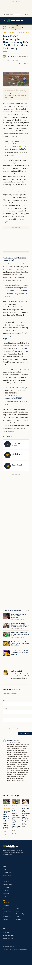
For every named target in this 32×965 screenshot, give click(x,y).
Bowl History (6, 932)
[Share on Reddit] (27, 63)
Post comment (25, 733)
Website (5, 717)
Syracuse (18, 919)
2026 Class (6, 893)
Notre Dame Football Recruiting (19, 32)
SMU (17, 916)
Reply (8, 783)
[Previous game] (10, 27)
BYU (17, 905)
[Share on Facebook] (25, 63)
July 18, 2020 (9, 155)
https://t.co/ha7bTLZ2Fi (13, 398)
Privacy (6, 949)
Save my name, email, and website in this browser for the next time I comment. (16, 727)
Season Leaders (7, 875)
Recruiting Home (7, 884)
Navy (17, 908)
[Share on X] (22, 63)
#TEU (24, 146)
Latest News (6, 863)
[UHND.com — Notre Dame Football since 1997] (16, 20)
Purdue (5, 914)
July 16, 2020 (9, 404)
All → (27, 610)
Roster (4, 869)
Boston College (20, 914)
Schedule (5, 866)
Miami (17, 911)
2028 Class (6, 887)
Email (5, 708)
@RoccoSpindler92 (14, 285)
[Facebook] (28, 14)
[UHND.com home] (10, 846)
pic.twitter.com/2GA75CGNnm (16, 290)
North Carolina (7, 916)
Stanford (5, 919)
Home (4, 32)
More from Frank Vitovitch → (17, 681)
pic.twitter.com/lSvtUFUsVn (15, 149)
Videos (5, 929)
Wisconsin (6, 905)
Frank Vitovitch (11, 56)
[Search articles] (4, 14)
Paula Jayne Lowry (13, 740)
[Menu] (4, 20)
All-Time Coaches (8, 938)
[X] (25, 14)
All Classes (6, 897)
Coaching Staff (7, 872)
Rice (4, 908)
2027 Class (6, 890)
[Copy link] (19, 63)
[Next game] (22, 27)
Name (5, 700)
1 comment (15, 60)
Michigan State (7, 911)
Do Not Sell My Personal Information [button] (19, 949)
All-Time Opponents (8, 935)
